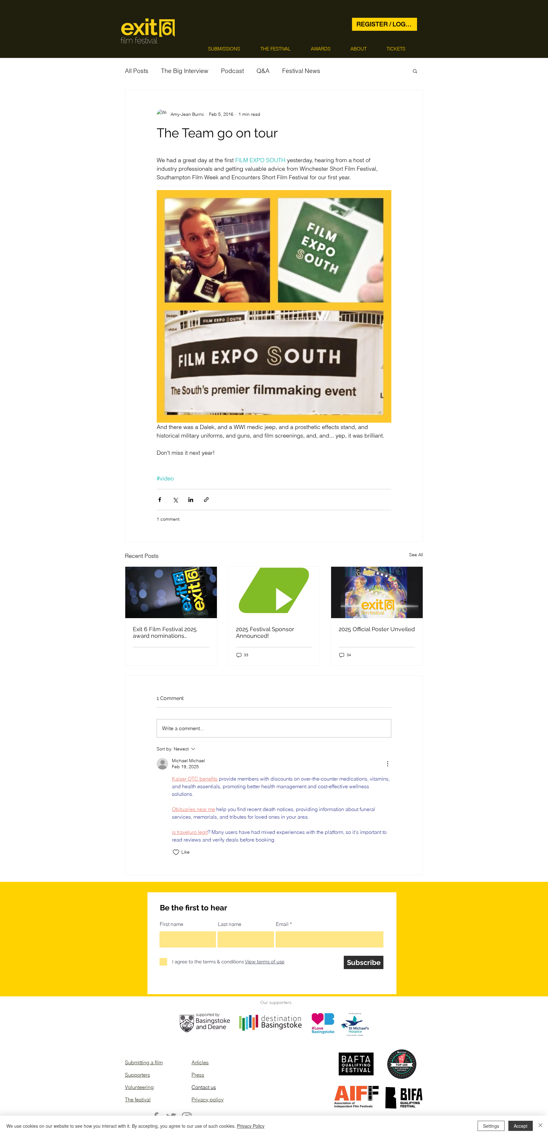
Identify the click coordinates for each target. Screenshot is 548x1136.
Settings (491, 1126)
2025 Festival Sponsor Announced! (265, 632)
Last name (229, 924)
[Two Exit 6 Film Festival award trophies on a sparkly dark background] (171, 592)
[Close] (540, 1126)
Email (282, 924)
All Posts (136, 71)
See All (416, 555)
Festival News (301, 71)
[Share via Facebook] (160, 500)
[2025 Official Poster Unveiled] (377, 592)
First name (171, 924)
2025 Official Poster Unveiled (377, 629)
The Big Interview (184, 71)
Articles (200, 1062)
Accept (520, 1126)
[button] (224, 48)
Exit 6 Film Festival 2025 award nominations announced (165, 632)
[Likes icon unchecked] (176, 852)
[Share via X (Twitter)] (175, 500)
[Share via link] (206, 500)
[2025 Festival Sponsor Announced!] (274, 592)
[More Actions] (387, 764)
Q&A (263, 71)
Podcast (232, 71)
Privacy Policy (250, 1126)
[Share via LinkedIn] (191, 500)
